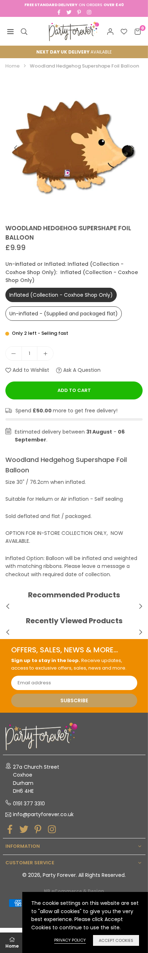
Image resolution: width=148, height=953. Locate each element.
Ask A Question (81, 370)
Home (12, 66)
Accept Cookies (116, 940)
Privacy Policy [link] (70, 940)
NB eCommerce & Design (74, 891)
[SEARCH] (24, 31)
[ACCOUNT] (110, 31)
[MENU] (10, 31)
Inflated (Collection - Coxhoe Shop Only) (61, 295)
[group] (74, 147)
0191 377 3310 (29, 803)
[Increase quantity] (45, 353)
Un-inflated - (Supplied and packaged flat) (63, 313)
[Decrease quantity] (14, 353)
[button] (132, 148)
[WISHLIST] (124, 31)
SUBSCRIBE (74, 700)
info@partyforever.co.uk (43, 815)
